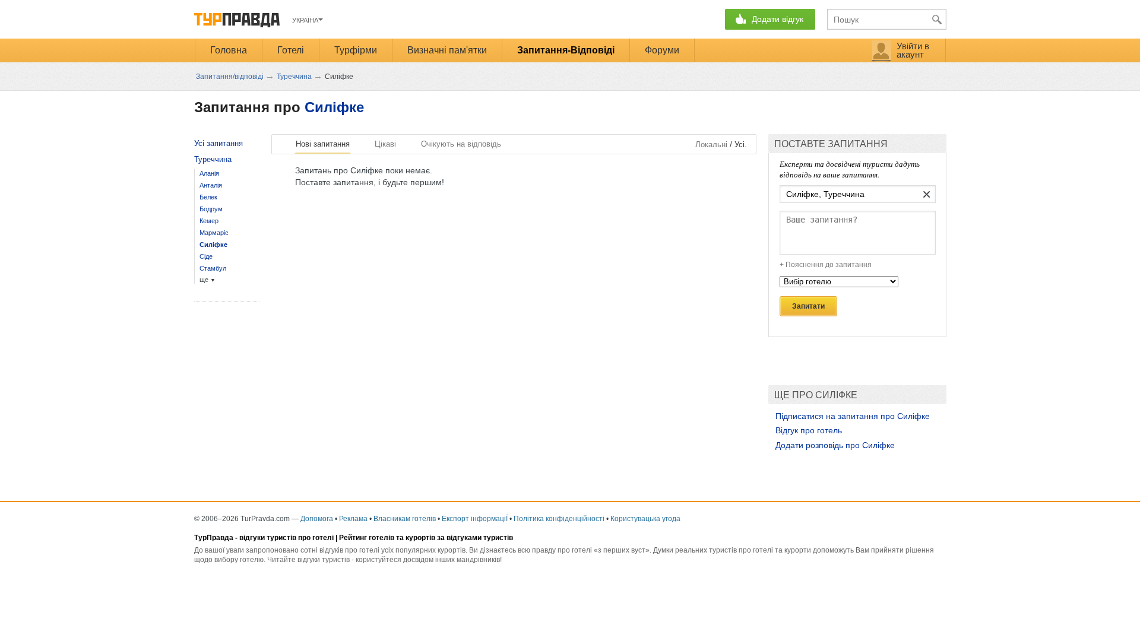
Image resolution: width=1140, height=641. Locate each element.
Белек (208, 197)
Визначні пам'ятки (447, 50)
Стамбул (213, 268)
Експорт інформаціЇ (475, 519)
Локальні (711, 144)
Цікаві (385, 143)
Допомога (316, 519)
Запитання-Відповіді (566, 50)
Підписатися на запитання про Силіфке (852, 416)
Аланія (209, 173)
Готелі (290, 50)
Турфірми (355, 50)
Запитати (808, 306)
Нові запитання (323, 143)
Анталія (211, 185)
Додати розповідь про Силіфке (835, 445)
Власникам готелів (404, 519)
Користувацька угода (645, 519)
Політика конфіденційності (559, 519)
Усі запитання (218, 143)
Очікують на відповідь (461, 143)
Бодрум (211, 208)
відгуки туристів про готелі (286, 538)
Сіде (206, 256)
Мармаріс (214, 232)
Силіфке (334, 107)
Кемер (209, 220)
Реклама (353, 519)
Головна (228, 50)
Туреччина (213, 159)
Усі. (740, 144)
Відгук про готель (808, 430)
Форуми (662, 50)
